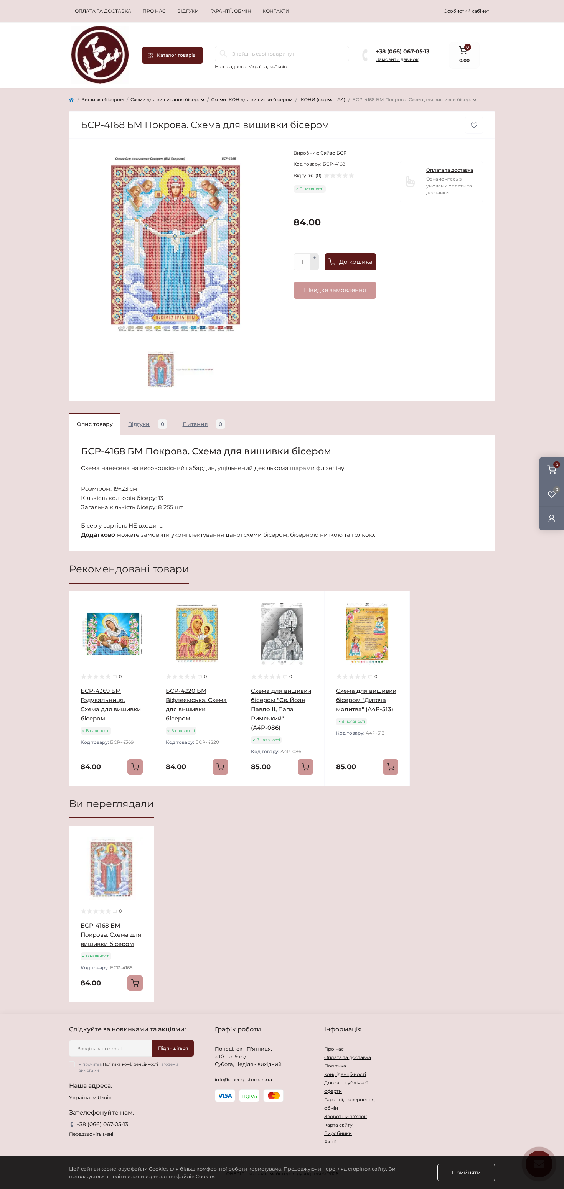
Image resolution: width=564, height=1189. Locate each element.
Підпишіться (173, 1048)
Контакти (276, 11)
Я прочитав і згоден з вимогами (128, 1067)
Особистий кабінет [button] (466, 11)
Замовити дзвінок (397, 59)
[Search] (223, 53)
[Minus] (314, 266)
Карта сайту (338, 1125)
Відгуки (188, 11)
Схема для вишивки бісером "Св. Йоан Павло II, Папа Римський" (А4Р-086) (281, 709)
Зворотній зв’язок (345, 1116)
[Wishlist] (142, 617)
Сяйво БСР (333, 153)
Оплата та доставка (103, 11)
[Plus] (314, 257)
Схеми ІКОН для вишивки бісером (251, 99)
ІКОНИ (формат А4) (322, 99)
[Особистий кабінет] (551, 518)
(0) (318, 175)
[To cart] (135, 767)
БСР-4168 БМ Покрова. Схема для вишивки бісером (111, 934)
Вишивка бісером (102, 99)
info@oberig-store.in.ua (243, 1079)
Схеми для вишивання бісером (167, 99)
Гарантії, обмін (230, 11)
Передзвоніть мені (91, 1134)
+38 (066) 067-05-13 (402, 51)
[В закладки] (474, 125)
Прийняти (466, 1172)
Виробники (338, 1133)
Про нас (154, 11)
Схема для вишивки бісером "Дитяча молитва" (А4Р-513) (366, 700)
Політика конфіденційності (130, 1064)
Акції (330, 1142)
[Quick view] (142, 602)
